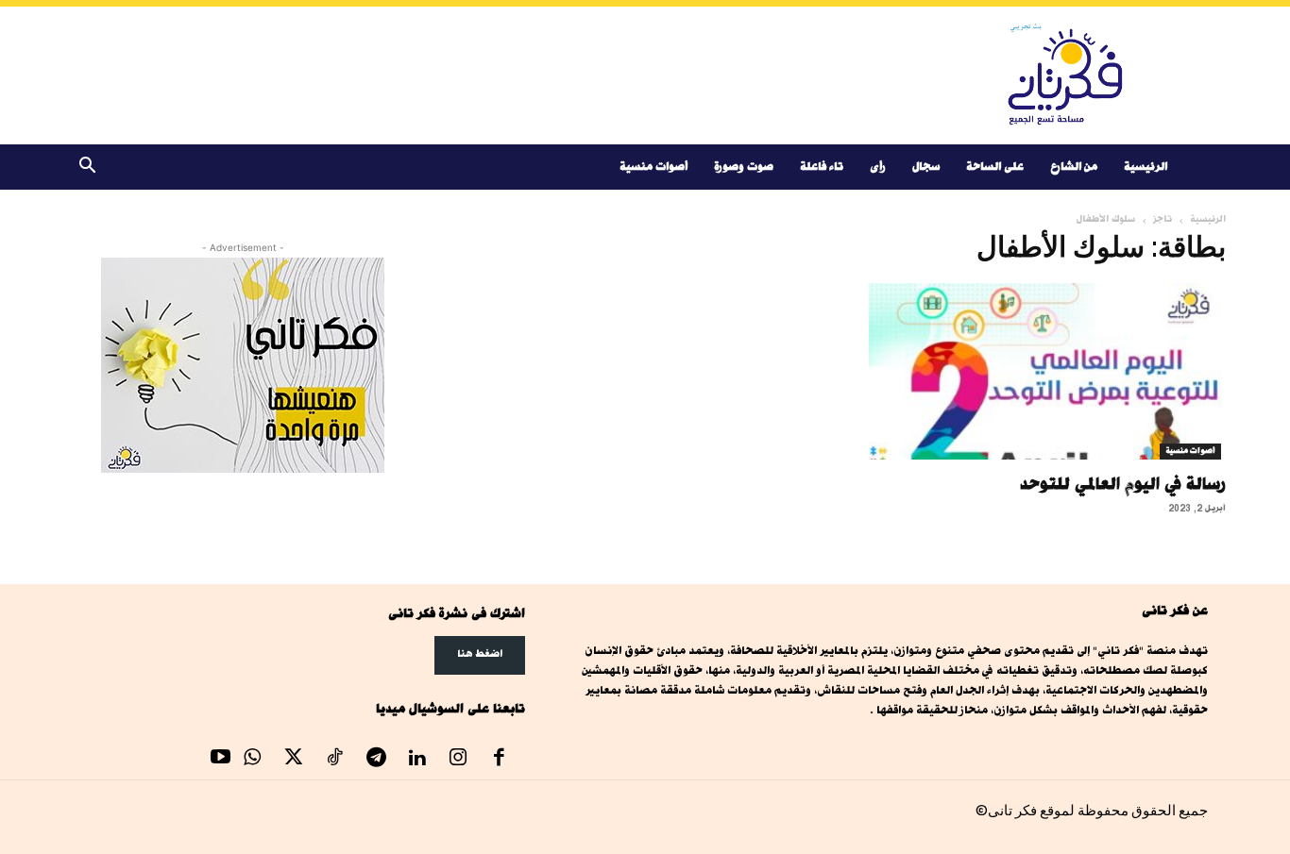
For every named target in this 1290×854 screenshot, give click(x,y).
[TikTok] (335, 760)
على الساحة (995, 166)
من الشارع (1073, 166)
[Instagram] (458, 760)
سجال (926, 166)
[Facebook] (500, 760)
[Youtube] (221, 760)
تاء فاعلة (821, 166)
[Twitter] (294, 760)
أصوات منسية (653, 166)
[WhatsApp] (253, 760)
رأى (878, 166)
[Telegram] (376, 760)
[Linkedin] (417, 760)
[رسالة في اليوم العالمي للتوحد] (1047, 371)
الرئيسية (1145, 166)
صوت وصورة (743, 166)
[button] (87, 168)
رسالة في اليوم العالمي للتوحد (1123, 483)
